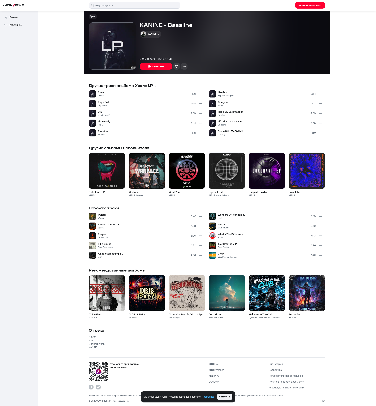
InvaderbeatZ (104, 115)
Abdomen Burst (216, 317)
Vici (219, 257)
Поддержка (275, 370)
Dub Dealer (223, 115)
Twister (102, 215)
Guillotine (222, 124)
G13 (100, 112)
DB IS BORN (138, 314)
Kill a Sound (104, 244)
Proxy (100, 124)
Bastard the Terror (108, 224)
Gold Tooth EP (97, 192)
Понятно (224, 397)
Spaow (101, 227)
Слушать (158, 66)
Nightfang (102, 105)
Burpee (102, 234)
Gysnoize (253, 317)
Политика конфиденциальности (286, 382)
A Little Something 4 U (110, 254)
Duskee (139, 195)
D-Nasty (221, 134)
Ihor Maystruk (274, 317)
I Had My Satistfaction (230, 112)
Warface (133, 192)
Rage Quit (103, 102)
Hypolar (221, 95)
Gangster (223, 102)
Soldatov (133, 317)
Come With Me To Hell (230, 131)
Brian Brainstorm (105, 247)
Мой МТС (214, 376)
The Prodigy (174, 317)
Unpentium (103, 237)
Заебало (97, 314)
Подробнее (208, 397)
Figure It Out (216, 192)
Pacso (220, 237)
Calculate (294, 192)
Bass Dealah (223, 247)
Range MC (230, 95)
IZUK (100, 257)
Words (221, 224)
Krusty (226, 227)
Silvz (220, 227)
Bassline (103, 131)
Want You (174, 192)
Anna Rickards (222, 195)
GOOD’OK (214, 382)
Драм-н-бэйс (147, 59)
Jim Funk (292, 317)
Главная (13, 17)
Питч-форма (276, 364)
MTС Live (214, 364)
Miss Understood (230, 257)
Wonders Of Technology (231, 215)
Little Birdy (104, 121)
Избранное (15, 25)
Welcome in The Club (260, 314)
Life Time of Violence (230, 121)
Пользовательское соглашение (286, 376)
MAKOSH (93, 317)
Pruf (220, 218)
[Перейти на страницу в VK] (98, 387)
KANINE (101, 134)
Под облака (215, 314)
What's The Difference (230, 234)
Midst (220, 105)
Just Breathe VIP (227, 244)
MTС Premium (216, 370)
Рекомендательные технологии (286, 387)
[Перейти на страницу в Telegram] (91, 387)
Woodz (101, 218)
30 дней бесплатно (310, 5)
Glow (221, 254)
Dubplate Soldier (258, 192)
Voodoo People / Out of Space (189, 314)
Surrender (294, 314)
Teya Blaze (262, 317)
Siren (101, 92)
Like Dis (222, 92)
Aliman (101, 95)
